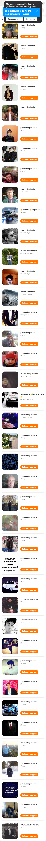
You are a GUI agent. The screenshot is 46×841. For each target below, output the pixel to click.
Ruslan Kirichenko (27, 25)
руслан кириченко (28, 127)
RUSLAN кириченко (29, 374)
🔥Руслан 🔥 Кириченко (31, 209)
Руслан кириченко (28, 148)
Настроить (30, 19)
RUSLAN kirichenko (28, 251)
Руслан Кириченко (28, 312)
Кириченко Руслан (28, 620)
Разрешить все (14, 19)
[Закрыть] (37, 10)
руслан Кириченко (28, 558)
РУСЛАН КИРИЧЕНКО (29, 599)
